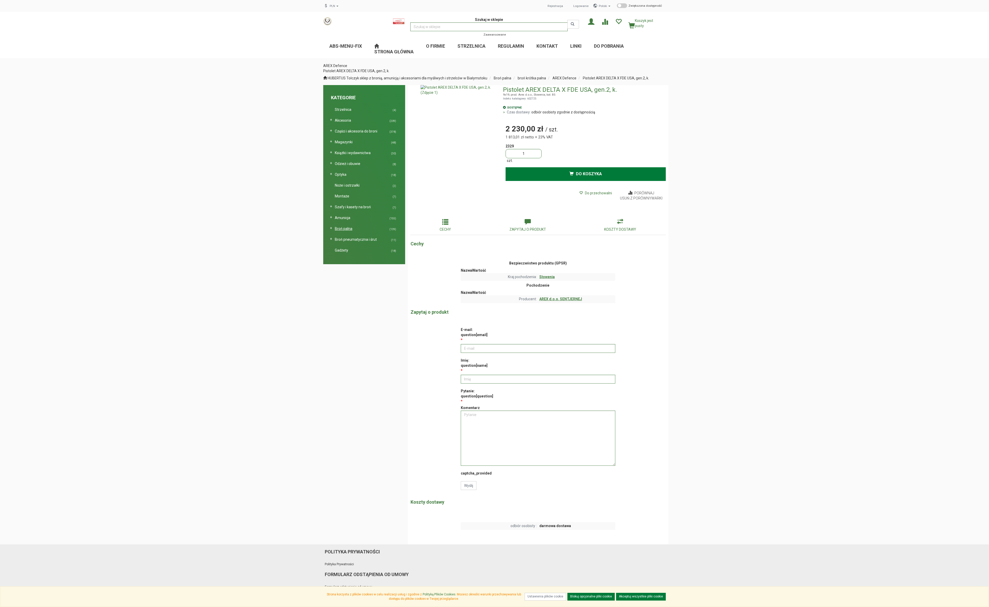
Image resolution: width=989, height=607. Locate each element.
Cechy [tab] (445, 229)
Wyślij (468, 486)
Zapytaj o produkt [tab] (527, 229)
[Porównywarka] (604, 21)
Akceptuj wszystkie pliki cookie (641, 596)
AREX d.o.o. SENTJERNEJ (560, 299)
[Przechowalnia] (618, 21)
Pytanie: (477, 393)
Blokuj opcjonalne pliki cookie (591, 596)
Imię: (474, 363)
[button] (604, 6)
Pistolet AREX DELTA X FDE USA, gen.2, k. (616, 78)
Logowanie (581, 6)
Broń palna (502, 78)
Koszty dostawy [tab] (620, 229)
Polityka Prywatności (339, 564)
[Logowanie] (591, 21)
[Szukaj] (573, 24)
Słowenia (547, 277)
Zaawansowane (494, 34)
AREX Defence (564, 78)
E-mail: (474, 332)
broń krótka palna (532, 78)
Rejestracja (555, 6)
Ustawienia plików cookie (545, 596)
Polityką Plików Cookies (439, 594)
